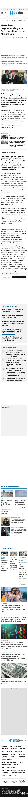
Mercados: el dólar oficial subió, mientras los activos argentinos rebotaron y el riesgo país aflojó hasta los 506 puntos (14, 645)
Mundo (13, 757)
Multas (3, 775)
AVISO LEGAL (5, 773)
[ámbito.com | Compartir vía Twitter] (20, 37)
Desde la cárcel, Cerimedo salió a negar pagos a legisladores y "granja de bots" (20, 504)
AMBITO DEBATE (22, 782)
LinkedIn (13, 740)
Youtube (17, 740)
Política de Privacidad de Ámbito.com (13, 770)
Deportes (22, 757)
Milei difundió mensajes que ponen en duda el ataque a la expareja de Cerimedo (18, 520)
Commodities (17, 410)
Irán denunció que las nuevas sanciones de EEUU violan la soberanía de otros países (12, 331)
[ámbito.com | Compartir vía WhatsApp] (16, 37)
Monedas (3, 410)
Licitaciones (13, 775)
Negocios (4, 754)
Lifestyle (22, 754)
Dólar (7, 17)
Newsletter (23, 740)
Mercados (13, 9)
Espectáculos (6, 765)
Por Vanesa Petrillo (19, 514)
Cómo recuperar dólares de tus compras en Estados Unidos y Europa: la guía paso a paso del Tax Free (13, 608)
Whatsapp (21, 740)
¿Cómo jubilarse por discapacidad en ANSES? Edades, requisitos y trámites (13, 323)
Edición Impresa (6, 759)
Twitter (2, 740)
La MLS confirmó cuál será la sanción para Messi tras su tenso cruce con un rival (13, 338)
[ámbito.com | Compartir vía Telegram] (24, 37)
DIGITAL (6, 781)
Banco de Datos (6, 751)
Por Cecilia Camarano (15, 535)
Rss (2, 767)
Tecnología (18, 765)
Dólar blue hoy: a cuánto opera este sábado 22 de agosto (12, 310)
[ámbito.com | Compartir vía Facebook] (18, 37)
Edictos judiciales (18, 773)
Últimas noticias (15, 746)
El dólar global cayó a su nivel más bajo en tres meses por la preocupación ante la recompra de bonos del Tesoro (13, 657)
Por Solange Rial (22, 584)
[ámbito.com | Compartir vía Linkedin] (22, 37)
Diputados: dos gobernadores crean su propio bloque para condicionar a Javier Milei (17, 137)
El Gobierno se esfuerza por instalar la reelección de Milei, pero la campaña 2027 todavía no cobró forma (19, 531)
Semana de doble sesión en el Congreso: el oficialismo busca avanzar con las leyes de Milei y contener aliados (14, 57)
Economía (16, 17)
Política (9, 21)
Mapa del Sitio (11, 767)
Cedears (24, 410)
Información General (8, 762)
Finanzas (14, 749)
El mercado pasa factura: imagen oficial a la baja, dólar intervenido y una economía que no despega (16, 353)
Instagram (9, 740)
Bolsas (10, 410)
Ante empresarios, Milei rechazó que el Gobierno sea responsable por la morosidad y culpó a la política (14, 63)
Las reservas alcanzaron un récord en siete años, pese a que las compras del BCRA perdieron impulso (14, 619)
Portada (4, 746)
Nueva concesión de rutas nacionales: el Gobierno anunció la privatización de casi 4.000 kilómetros (7, 507)
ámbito (3, 21)
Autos (21, 762)
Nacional (4, 757)
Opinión (13, 754)
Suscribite (19, 277)
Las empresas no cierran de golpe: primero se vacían (15, 379)
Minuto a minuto (6, 640)
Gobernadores (21, 9)
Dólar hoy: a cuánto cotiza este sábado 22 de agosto (12, 316)
